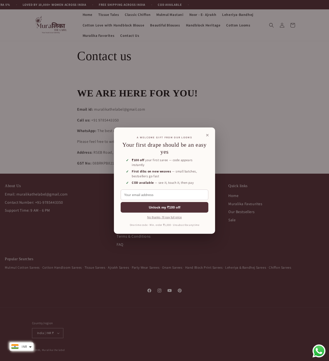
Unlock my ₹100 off (164, 207)
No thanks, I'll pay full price (164, 217)
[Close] (207, 135)
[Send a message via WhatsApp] (319, 351)
